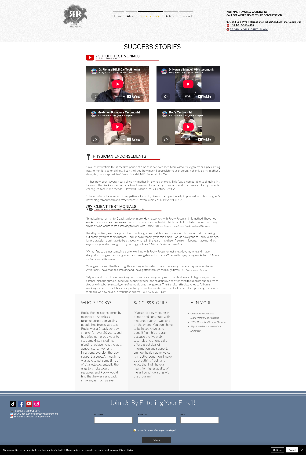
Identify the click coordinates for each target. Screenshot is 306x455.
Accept (292, 449)
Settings (277, 449)
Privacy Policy (126, 449)
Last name (142, 415)
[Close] (302, 449)
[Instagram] (36, 404)
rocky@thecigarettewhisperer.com (40, 413)
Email (182, 415)
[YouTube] (29, 404)
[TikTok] (13, 404)
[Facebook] (21, 404)
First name (98, 415)
